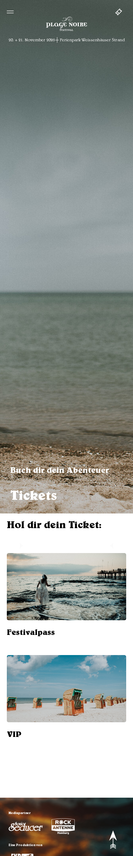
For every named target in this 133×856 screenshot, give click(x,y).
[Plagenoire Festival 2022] (66, 30)
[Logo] (26, 826)
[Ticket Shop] (120, 12)
